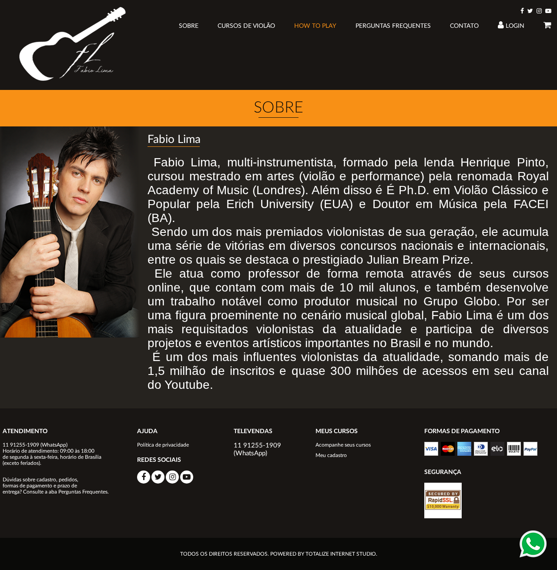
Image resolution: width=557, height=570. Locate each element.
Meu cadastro (331, 455)
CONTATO (464, 26)
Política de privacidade (163, 444)
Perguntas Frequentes (393, 26)
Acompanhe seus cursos (343, 444)
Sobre (188, 26)
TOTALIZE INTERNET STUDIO (340, 554)
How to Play (315, 26)
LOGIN (514, 26)
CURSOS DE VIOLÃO (246, 26)
